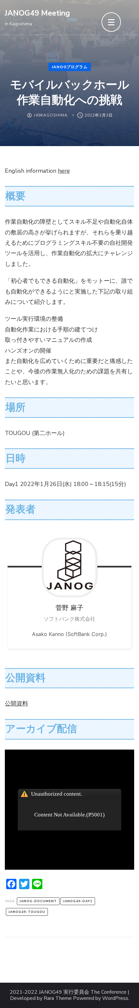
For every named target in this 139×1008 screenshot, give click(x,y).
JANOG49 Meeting (37, 13)
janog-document (38, 901)
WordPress (115, 998)
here (64, 171)
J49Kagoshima (51, 115)
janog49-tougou (26, 912)
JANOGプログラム (70, 66)
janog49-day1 (77, 901)
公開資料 (16, 703)
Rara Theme (58, 998)
